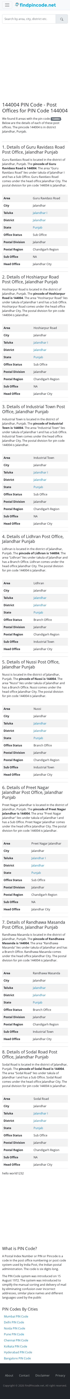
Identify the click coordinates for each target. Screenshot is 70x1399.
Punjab (37, 227)
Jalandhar (39, 220)
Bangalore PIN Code (17, 1358)
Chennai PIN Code (16, 1340)
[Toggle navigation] (7, 5)
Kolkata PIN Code (15, 1346)
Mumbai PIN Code (16, 1316)
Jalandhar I (40, 213)
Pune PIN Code (14, 1334)
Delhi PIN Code (14, 1322)
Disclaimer (42, 1375)
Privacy (60, 1375)
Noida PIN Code (14, 1328)
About (9, 1375)
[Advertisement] (35, 62)
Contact (24, 1375)
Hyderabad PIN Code (18, 1352)
